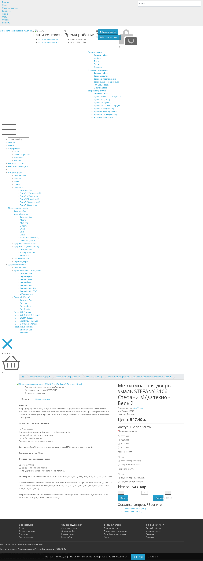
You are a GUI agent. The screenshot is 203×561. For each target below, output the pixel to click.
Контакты (6, 23)
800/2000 (125, 443)
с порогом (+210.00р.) (130, 464)
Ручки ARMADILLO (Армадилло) (27, 270)
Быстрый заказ (159, 497)
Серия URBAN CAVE (28, 291)
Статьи (5, 17)
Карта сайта (66, 537)
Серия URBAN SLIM (28, 288)
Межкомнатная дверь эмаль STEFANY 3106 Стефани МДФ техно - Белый (139, 376)
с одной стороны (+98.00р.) (133, 478)
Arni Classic (25, 309)
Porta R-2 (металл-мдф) (30, 202)
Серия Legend (26, 276)
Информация (14, 148)
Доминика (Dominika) (29, 237)
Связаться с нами (69, 528)
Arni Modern (25, 306)
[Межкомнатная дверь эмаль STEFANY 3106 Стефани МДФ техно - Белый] (49, 384)
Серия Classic (26, 282)
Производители (111, 528)
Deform (23, 226)
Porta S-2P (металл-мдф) (30, 193)
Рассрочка (6, 11)
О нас (4, 5)
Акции (5, 14)
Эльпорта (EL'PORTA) (29, 240)
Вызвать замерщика (110, 37)
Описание (25, 399)
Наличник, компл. (126, 469)
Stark (22, 232)
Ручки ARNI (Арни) (22, 297)
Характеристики (43, 399)
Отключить (153, 556)
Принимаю (138, 556)
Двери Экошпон (21, 214)
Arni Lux (23, 303)
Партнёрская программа (115, 534)
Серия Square (26, 279)
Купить (124, 497)
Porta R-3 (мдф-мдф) (28, 205)
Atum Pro (24, 223)
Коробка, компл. (125, 452)
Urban (22, 235)
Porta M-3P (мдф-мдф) (29, 199)
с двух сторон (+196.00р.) (132, 481)
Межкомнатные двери (98, 70)
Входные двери (95, 52)
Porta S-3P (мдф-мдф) (29, 196)
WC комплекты (26, 294)
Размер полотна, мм (128, 431)
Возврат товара (68, 534)
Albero (23, 220)
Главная (5, 2)
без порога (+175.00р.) (131, 460)
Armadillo (24, 332)
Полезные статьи (26, 537)
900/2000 (125, 447)
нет (122, 457)
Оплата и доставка (10, 8)
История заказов (153, 531)
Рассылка (150, 537)
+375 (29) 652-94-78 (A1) (48, 42)
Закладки (150, 534)
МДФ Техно (138, 408)
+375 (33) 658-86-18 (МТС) (49, 39)
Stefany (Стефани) (27, 252)
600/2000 (125, 436)
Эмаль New (25, 255)
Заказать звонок (109, 32)
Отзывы (5, 20)
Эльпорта (18, 187)
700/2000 (125, 440)
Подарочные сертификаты (115, 531)
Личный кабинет (153, 528)
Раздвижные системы (23, 327)
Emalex (23, 229)
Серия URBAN (26, 285)
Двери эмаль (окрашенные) (26, 246)
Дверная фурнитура (97, 91)
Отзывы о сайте (68, 531)
